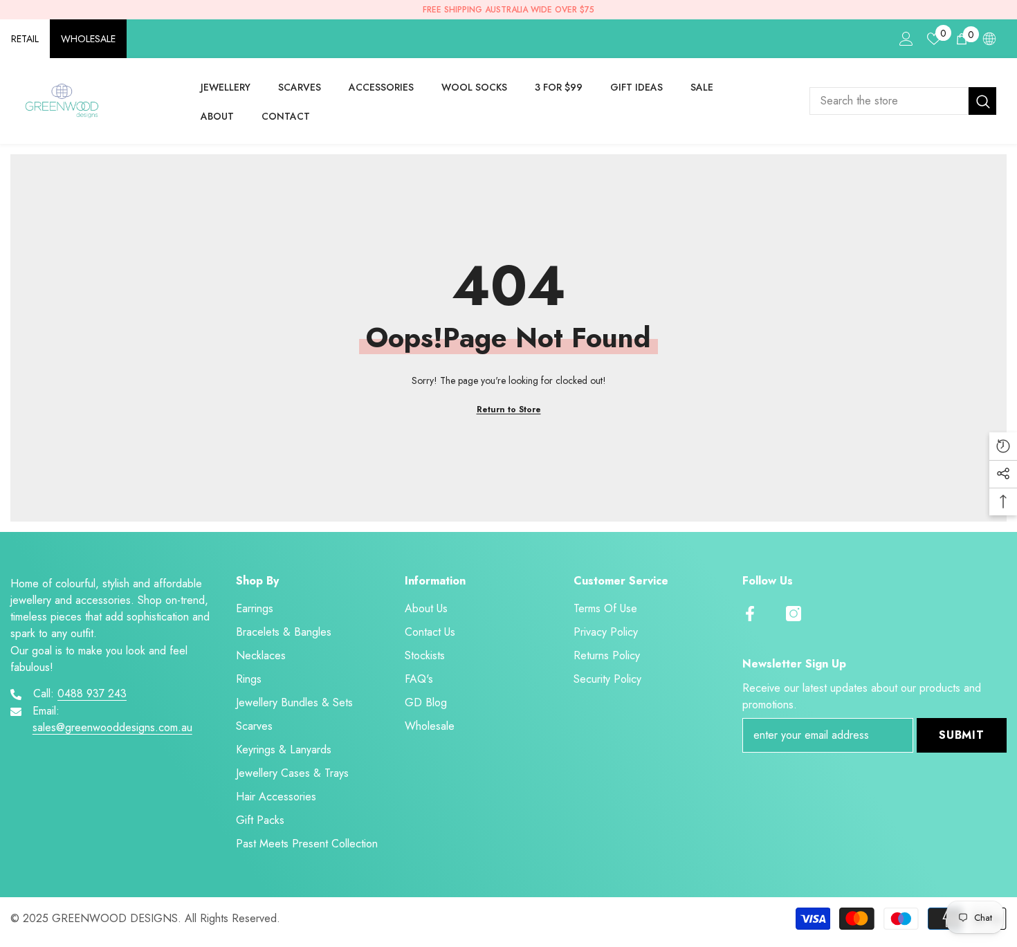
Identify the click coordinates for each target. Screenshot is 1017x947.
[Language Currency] (989, 39)
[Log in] (906, 39)
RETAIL (25, 39)
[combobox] (889, 101)
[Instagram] (793, 613)
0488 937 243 (92, 693)
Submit (961, 735)
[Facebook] (750, 613)
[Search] (902, 101)
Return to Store (509, 409)
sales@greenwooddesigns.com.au (112, 727)
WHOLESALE (88, 39)
